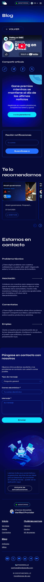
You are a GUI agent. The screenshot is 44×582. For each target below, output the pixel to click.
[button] (36, 3)
